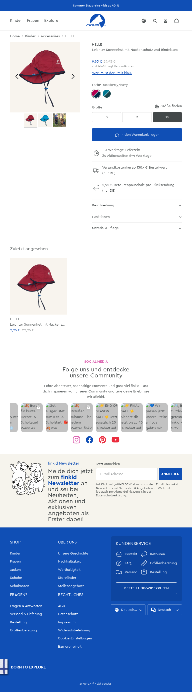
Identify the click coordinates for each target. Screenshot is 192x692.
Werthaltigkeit (69, 570)
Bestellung (18, 622)
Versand (131, 572)
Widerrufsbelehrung (74, 630)
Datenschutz (68, 614)
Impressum (67, 622)
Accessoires (50, 36)
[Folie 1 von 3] (30, 120)
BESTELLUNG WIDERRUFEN (146, 588)
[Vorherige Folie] (15, 77)
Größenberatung (23, 630)
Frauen (15, 561)
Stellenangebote (71, 586)
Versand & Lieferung (26, 614)
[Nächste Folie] (74, 77)
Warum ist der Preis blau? (112, 73)
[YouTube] (115, 439)
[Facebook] (89, 439)
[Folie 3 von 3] (59, 120)
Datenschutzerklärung (111, 495)
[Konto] (165, 20)
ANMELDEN (170, 474)
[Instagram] (76, 439)
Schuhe (16, 578)
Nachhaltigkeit (69, 561)
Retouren (157, 554)
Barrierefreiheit (70, 646)
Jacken (15, 570)
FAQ (128, 563)
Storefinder (67, 578)
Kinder (30, 36)
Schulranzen (19, 586)
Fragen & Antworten (26, 606)
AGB (61, 606)
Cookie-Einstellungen (75, 638)
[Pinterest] (102, 439)
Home (15, 36)
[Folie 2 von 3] (45, 120)
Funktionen (101, 217)
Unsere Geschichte (73, 553)
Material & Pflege (105, 228)
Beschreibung (103, 205)
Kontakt (131, 554)
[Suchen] (155, 20)
